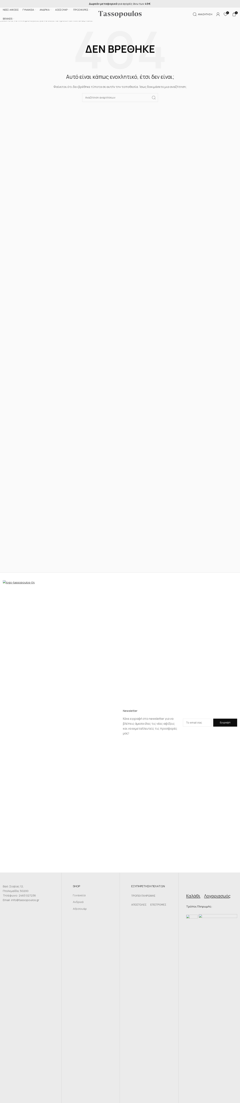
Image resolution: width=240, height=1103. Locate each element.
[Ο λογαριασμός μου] (218, 14)
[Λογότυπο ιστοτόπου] (120, 14)
